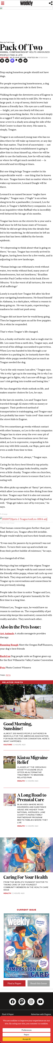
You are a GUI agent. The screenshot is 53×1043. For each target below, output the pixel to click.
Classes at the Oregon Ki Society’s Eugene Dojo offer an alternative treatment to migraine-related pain (31, 772)
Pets (8, 675)
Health (21, 780)
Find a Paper (14, 983)
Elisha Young (19, 57)
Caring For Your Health (25, 877)
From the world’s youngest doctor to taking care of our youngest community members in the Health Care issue (25, 886)
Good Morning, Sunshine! (17, 726)
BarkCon (5, 656)
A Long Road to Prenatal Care (31, 797)
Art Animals (7, 633)
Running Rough (9, 644)
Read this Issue (38, 983)
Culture (4, 57)
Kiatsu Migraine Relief (32, 759)
